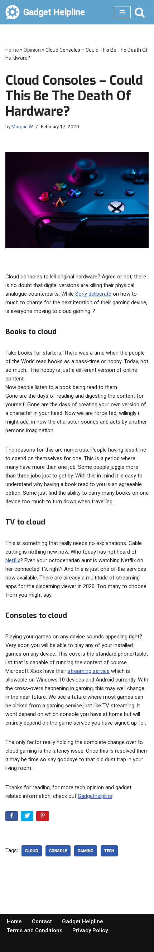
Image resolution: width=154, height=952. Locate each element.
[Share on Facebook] (12, 817)
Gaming (85, 851)
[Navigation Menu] (122, 12)
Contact (42, 921)
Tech (109, 851)
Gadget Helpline (82, 921)
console (58, 851)
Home (12, 50)
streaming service (89, 671)
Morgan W (22, 126)
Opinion (32, 50)
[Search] (139, 12)
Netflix (12, 560)
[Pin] (43, 817)
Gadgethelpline (95, 796)
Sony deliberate (93, 294)
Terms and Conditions (34, 930)
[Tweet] (28, 817)
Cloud (31, 851)
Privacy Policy (90, 930)
